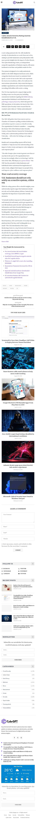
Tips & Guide (18, 700)
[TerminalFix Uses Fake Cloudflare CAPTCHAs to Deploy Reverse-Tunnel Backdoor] (18, 327)
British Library (28, 97)
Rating (25, 285)
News (18, 686)
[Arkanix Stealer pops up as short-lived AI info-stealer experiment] (18, 452)
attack (4, 285)
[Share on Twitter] (16, 46)
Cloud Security (18, 671)
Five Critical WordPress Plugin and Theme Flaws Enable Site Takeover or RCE (23, 617)
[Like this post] (9, 46)
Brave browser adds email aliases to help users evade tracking (23, 606)
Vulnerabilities (18, 708)
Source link (5, 241)
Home (5, 815)
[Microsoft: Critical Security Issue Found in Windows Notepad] (18, 483)
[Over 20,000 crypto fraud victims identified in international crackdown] (18, 421)
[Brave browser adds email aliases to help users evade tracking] (18, 358)
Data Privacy (18, 678)
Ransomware (18, 689)
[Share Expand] (27, 46)
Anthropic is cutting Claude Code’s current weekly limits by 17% (23, 626)
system (12, 288)
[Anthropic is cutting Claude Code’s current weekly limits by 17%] (7, 628)
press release (26, 161)
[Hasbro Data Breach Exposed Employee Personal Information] (7, 588)
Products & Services (25, 817)
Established (18, 285)
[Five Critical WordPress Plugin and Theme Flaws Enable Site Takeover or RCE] (7, 618)
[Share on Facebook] (12, 46)
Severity (5, 288)
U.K (17, 288)
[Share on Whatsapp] (23, 46)
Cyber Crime (18, 675)
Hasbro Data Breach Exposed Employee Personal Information (22, 586)
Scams (18, 693)
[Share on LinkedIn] (20, 46)
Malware (18, 682)
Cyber (10, 285)
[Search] (34, 2)
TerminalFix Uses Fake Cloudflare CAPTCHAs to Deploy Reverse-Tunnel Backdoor (23, 597)
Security (18, 697)
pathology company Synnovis (11, 102)
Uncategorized (18, 704)
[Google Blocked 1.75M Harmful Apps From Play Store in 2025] (18, 389)
